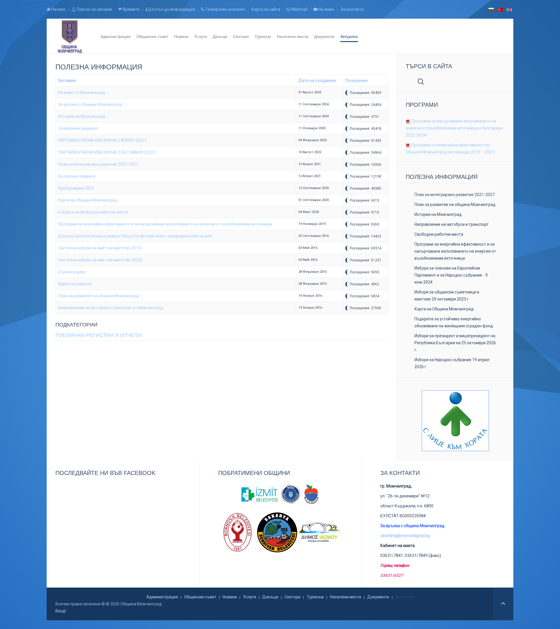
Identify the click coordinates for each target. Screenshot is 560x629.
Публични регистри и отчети (98, 335)
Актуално (349, 36)
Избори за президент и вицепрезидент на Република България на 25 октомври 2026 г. (455, 342)
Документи (324, 36)
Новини (181, 36)
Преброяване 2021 (76, 188)
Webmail (298, 9)
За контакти (352, 9)
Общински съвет (152, 36)
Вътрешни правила (76, 176)
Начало (58, 9)
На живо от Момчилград (81, 92)
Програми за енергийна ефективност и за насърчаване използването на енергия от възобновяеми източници (165, 224)
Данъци (220, 36)
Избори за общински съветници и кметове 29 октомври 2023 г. (446, 295)
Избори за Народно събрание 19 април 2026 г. (451, 363)
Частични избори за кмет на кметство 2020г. (101, 260)
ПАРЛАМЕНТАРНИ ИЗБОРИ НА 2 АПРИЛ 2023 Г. (103, 140)
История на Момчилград (81, 116)
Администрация (115, 36)
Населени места (292, 36)
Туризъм (263, 36)
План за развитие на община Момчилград (98, 295)
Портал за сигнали (94, 9)
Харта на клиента (75, 284)
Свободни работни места (438, 234)
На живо (326, 9)
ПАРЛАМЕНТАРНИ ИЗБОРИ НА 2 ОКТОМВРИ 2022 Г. (107, 152)
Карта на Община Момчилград (87, 200)
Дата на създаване (317, 80)
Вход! (60, 611)
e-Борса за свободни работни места (93, 212)
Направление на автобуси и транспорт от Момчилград (110, 307)
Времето (131, 9)
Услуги (200, 36)
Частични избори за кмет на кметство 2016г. (101, 248)
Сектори (241, 36)
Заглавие (67, 80)
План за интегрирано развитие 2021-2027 (98, 164)
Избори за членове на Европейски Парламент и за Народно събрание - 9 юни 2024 (451, 275)
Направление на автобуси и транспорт (451, 224)
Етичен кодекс (72, 272)
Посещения (356, 80)
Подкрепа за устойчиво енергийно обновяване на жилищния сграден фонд (453, 322)
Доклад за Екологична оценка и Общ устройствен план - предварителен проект (135, 236)
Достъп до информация (171, 9)
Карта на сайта (265, 9)
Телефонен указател (224, 9)
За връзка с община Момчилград (90, 104)
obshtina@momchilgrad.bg (405, 535)
